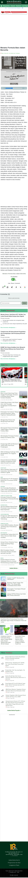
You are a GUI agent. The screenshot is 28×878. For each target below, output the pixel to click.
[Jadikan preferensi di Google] (25, 287)
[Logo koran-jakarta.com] (14, 2)
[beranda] (1, 6)
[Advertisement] (14, 29)
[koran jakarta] (3, 12)
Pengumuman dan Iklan (14, 862)
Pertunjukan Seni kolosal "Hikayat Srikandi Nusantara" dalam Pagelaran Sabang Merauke (10, 413)
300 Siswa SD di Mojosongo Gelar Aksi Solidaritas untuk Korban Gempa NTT (12, 381)
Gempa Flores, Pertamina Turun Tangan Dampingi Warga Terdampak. (9, 544)
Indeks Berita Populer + (14, 710)
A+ (25, 88)
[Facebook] (16, 287)
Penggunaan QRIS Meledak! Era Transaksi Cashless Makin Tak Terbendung (9, 517)
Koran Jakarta (9, 870)
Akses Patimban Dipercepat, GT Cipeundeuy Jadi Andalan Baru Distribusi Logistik (9, 471)
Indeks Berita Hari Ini (14, 860)
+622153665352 (15, 855)
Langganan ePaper (14, 865)
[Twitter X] (20, 287)
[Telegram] (12, 287)
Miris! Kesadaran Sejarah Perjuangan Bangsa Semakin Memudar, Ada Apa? (8, 552)
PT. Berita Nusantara (17, 870)
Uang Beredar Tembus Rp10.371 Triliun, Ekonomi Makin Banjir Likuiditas (9, 536)
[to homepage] (14, 847)
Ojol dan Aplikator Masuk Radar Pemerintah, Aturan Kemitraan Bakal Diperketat (9, 508)
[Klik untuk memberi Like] (3, 287)
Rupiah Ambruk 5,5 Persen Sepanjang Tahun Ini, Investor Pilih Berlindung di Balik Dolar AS (9, 561)
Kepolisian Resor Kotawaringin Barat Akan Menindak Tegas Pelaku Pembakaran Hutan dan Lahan (13, 620)
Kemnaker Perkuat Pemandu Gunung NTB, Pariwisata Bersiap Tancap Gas (9, 499)
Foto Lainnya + (24, 365)
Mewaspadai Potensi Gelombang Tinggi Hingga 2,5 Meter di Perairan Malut (9, 429)
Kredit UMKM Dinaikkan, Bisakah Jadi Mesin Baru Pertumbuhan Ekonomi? (9, 526)
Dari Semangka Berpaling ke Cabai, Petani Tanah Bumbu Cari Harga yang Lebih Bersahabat (9, 489)
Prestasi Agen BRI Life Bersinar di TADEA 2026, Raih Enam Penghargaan (10, 445)
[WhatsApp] (7, 287)
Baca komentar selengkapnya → (9, 327)
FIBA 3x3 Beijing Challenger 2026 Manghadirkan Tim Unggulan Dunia (10, 453)
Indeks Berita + (14, 568)
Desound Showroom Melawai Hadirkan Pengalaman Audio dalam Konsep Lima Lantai (8, 461)
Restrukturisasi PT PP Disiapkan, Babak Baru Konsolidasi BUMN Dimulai (9, 480)
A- (2, 88)
